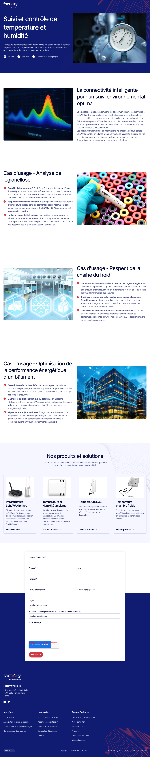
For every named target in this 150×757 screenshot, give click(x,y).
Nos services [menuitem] (44, 712)
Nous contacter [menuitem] (78, 722)
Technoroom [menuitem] (77, 726)
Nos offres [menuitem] (8, 712)
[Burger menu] (144, 5)
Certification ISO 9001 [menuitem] (80, 735)
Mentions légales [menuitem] (114, 750)
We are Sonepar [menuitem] (78, 740)
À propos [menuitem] (75, 731)
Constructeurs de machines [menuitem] (15, 731)
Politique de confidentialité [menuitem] (135, 750)
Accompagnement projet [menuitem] (48, 722)
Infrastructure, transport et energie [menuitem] (18, 726)
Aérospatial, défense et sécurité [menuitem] (16, 722)
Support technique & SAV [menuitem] (48, 717)
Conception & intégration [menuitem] (48, 731)
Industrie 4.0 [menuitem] (9, 717)
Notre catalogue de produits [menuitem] (83, 717)
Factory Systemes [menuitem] (80, 712)
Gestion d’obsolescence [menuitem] (48, 726)
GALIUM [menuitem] (41, 735)
